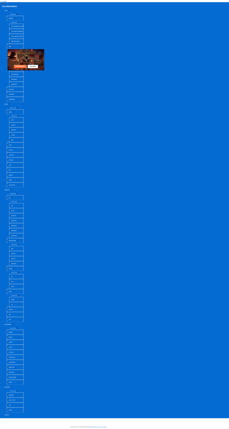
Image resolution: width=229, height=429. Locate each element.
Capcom (10, 347)
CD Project (11, 352)
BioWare (10, 337)
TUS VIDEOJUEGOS (9, 6)
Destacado (11, 18)
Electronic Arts (12, 357)
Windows (11, 309)
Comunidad (33, 66)
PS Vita (12, 210)
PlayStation (13, 215)
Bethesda (11, 332)
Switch (12, 286)
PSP (12, 205)
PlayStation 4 (14, 230)
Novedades (11, 395)
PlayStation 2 (14, 220)
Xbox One (13, 258)
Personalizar (11, 94)
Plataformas (7, 189)
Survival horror (12, 185)
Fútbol (12, 119)
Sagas (10, 46)
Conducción (11, 154)
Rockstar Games (12, 377)
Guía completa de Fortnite (17, 36)
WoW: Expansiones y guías (17, 26)
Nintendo (11, 268)
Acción (10, 144)
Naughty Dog (11, 367)
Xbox (12, 248)
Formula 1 (13, 124)
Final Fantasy (14, 79)
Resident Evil (14, 84)
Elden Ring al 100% (15, 41)
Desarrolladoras (8, 324)
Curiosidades (7, 387)
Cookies (94, 426)
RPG (10, 169)
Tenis (12, 139)
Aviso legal (99, 426)
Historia (10, 410)
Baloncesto (13, 129)
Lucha (10, 164)
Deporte (10, 112)
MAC (10, 314)
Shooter (10, 180)
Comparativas (12, 99)
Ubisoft (10, 382)
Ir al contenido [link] (3, 1)
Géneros (6, 104)
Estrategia (11, 159)
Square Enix (11, 372)
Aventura (11, 149)
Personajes (11, 89)
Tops (10, 405)
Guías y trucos (12, 400)
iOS (12, 304)
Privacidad (90, 426)
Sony (10, 197)
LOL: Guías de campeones (17, 31)
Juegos (6, 10)
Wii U (12, 281)
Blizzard (10, 342)
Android (12, 299)
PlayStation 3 (14, 225)
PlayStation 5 (14, 235)
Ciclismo (13, 134)
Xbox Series (13, 263)
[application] (8, 10)
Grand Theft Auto (15, 74)
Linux (10, 319)
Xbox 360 (13, 253)
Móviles (10, 291)
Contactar (6, 414)
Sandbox (10, 174)
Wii (11, 276)
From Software (12, 362)
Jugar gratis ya (20, 66)
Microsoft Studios (12, 240)
